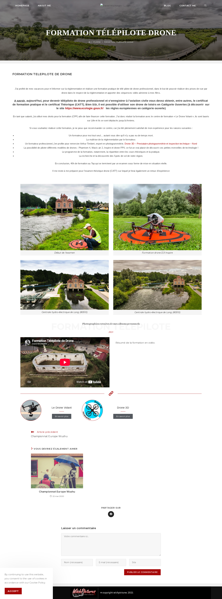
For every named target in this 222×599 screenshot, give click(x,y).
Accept (13, 591)
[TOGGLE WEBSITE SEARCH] (205, 5)
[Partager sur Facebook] (111, 514)
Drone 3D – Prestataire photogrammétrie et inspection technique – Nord (161, 143)
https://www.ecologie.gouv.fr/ (84, 108)
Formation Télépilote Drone (119, 42)
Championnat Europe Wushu (57, 491)
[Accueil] (89, 42)
